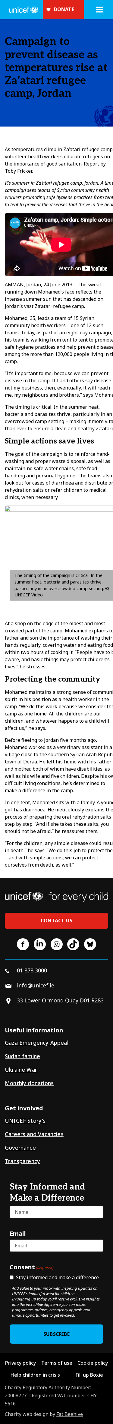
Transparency (22, 1161)
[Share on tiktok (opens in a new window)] (73, 944)
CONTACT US (56, 920)
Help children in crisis (35, 1375)
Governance (20, 1147)
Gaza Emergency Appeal (36, 1042)
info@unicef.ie (35, 985)
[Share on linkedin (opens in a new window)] (40, 944)
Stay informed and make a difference (57, 1277)
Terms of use (56, 1363)
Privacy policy (20, 1363)
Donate (64, 9)
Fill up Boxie (89, 1375)
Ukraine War (21, 1069)
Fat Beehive (69, 1414)
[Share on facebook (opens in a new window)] (23, 944)
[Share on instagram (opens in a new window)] (57, 944)
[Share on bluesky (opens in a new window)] (90, 944)
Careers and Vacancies (34, 1134)
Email (18, 1233)
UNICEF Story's (25, 1120)
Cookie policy (92, 1363)
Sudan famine (22, 1056)
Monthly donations (29, 1083)
